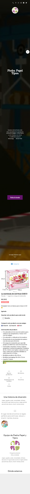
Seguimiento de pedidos (9, 380)
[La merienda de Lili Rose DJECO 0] (15, 280)
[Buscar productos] (28, 52)
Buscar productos (9, 373)
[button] (6, 318)
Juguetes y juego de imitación (16, 296)
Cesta (9, 386)
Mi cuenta (21, 373)
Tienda (3, 296)
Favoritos (21, 380)
